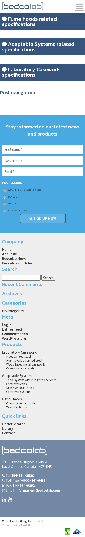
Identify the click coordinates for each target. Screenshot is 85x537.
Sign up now (44, 218)
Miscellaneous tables (20, 388)
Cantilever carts (16, 384)
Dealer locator (13, 424)
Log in (7, 324)
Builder (13, 197)
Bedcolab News (14, 258)
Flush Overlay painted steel (24, 360)
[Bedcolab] (22, 5)
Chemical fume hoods (20, 403)
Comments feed (15, 334)
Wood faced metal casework (25, 364)
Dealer (13, 203)
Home (7, 249)
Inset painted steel (18, 356)
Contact (8, 433)
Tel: (19, 475)
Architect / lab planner (25, 190)
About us (9, 254)
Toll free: (25, 480)
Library (7, 428)
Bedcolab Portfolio (17, 263)
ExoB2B (26, 525)
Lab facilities (17, 210)
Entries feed (12, 329)
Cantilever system (18, 392)
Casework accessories (21, 368)
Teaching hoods (17, 407)
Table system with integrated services (31, 380)
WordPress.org (14, 338)
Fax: (20, 485)
